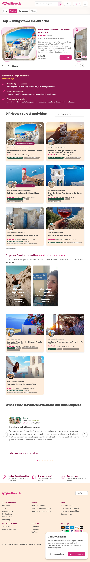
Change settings (57, 554)
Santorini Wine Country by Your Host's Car (65, 343)
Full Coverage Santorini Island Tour (23, 193)
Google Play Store (9, 529)
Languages (23, 11)
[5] (45, 460)
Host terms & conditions (70, 511)
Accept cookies (76, 554)
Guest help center (38, 505)
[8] (50, 460)
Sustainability (7, 511)
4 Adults (13, 11)
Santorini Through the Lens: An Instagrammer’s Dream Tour (62, 151)
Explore (66, 57)
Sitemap (38, 544)
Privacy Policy (23, 544)
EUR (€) (79, 493)
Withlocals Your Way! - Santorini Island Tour (24, 151)
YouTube (35, 532)
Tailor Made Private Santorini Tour (22, 235)
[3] (42, 460)
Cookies (32, 544)
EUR (66, 4)
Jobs (4, 508)
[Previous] (77, 65)
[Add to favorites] (40, 125)
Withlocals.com (13, 544)
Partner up (6, 520)
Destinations (7, 514)
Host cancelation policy (70, 508)
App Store (6, 526)
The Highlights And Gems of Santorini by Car (65, 194)
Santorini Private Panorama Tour (22, 384)
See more (18, 301)
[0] (37, 460)
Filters (33, 11)
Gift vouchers (7, 517)
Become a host (66, 514)
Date (5, 11)
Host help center (67, 505)
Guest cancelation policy (41, 508)
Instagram (35, 529)
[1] (39, 460)
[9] (52, 460)
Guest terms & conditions (41, 511)
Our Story (6, 505)
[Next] (82, 65)
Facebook (35, 526)
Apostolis (35, 420)
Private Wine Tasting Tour (59, 235)
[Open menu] (85, 3)
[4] (44, 460)
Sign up (77, 4)
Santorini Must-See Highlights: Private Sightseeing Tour (24, 343)
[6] (47, 460)
